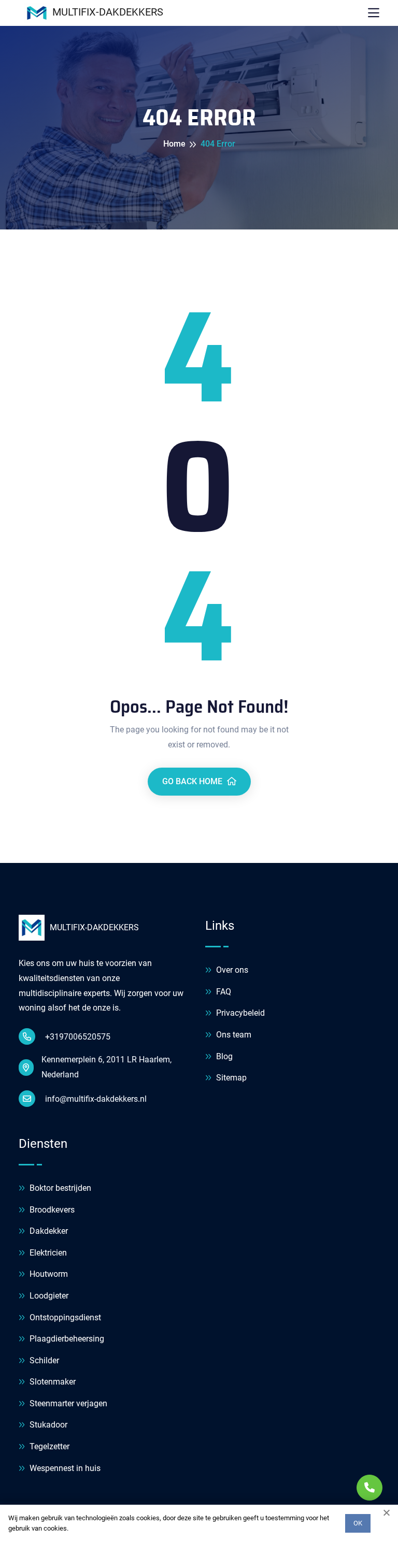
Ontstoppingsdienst (64, 1317)
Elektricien (47, 1253)
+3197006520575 (76, 1037)
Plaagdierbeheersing (65, 1339)
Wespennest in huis (64, 1468)
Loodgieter (47, 1296)
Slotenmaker (51, 1382)
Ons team (232, 1035)
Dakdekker (47, 1231)
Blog (223, 1056)
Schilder (43, 1360)
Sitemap (230, 1078)
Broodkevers (51, 1210)
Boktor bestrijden (59, 1188)
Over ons (231, 970)
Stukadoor (47, 1425)
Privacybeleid (239, 1013)
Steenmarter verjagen (67, 1403)
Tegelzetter (48, 1446)
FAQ (222, 992)
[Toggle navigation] (373, 13)
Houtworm (47, 1274)
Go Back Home (193, 781)
